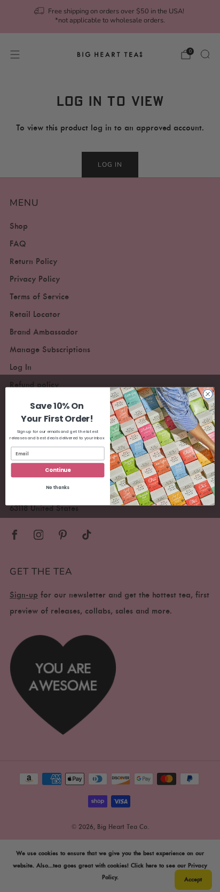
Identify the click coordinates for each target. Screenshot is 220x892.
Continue (57, 470)
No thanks (57, 487)
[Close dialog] (208, 394)
